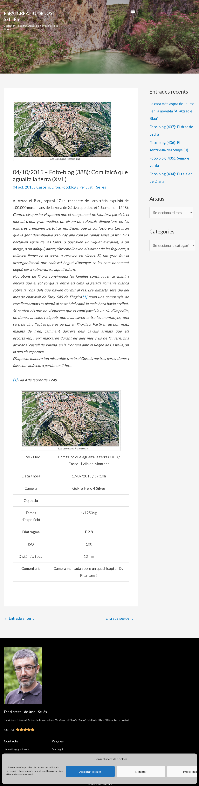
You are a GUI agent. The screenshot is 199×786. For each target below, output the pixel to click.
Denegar (141, 771)
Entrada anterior (20, 618)
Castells (43, 187)
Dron (55, 187)
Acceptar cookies (90, 771)
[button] (133, 11)
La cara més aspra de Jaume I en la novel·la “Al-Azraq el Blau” (171, 111)
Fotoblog (68, 187)
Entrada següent (121, 618)
